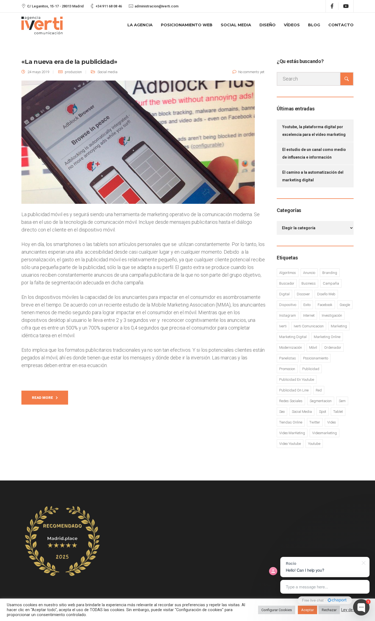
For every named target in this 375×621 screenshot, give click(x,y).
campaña (331, 283)
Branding (329, 273)
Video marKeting (292, 433)
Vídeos (292, 24)
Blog (314, 24)
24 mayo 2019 (38, 72)
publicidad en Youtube (296, 379)
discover (303, 294)
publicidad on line (294, 390)
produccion (73, 72)
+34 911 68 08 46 (109, 6)
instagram (287, 315)
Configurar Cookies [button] (276, 610)
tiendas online (290, 422)
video (331, 422)
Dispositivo (287, 305)
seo (282, 412)
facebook (325, 305)
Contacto (341, 24)
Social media (107, 72)
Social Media (236, 24)
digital (284, 294)
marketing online (327, 337)
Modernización (290, 347)
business (308, 283)
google (345, 305)
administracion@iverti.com (156, 6)
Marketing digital (293, 337)
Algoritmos (287, 273)
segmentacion (321, 401)
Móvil (313, 347)
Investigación (332, 315)
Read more (42, 398)
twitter (314, 422)
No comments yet (251, 72)
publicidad (310, 369)
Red (319, 390)
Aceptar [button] (307, 610)
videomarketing (324, 433)
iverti (283, 326)
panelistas (287, 358)
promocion (287, 369)
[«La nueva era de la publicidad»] (138, 145)
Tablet (338, 412)
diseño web (326, 294)
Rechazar (329, 610)
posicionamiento (315, 358)
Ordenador (332, 347)
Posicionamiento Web (186, 24)
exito (306, 305)
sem (342, 401)
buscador (286, 283)
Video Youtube (290, 444)
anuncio (309, 273)
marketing (339, 326)
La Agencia (140, 24)
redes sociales (291, 401)
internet (309, 315)
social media (302, 412)
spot (322, 412)
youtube (314, 444)
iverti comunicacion (309, 326)
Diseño (267, 24)
